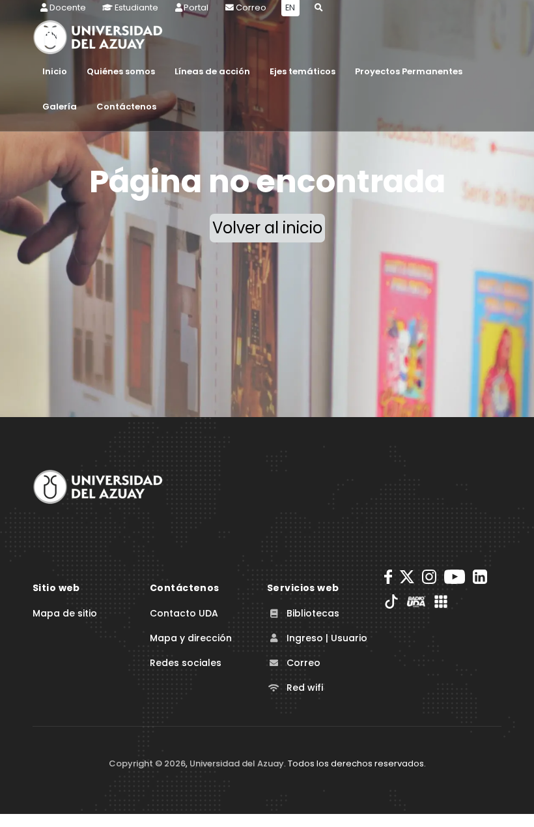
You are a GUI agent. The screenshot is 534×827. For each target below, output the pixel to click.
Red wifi (303, 687)
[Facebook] (388, 577)
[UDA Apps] (441, 601)
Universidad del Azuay (237, 763)
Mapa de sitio (65, 613)
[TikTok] (391, 601)
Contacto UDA (184, 613)
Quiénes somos (121, 71)
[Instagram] (429, 577)
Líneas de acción (212, 71)
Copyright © (147, 763)
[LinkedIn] (480, 577)
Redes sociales (185, 662)
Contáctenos (126, 106)
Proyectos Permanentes (408, 71)
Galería (59, 106)
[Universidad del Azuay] (98, 485)
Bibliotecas (311, 613)
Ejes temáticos (302, 71)
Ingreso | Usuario (325, 638)
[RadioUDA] (416, 601)
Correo (302, 662)
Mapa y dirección (191, 638)
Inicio (54, 71)
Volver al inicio (267, 228)
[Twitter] (407, 577)
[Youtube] (454, 577)
